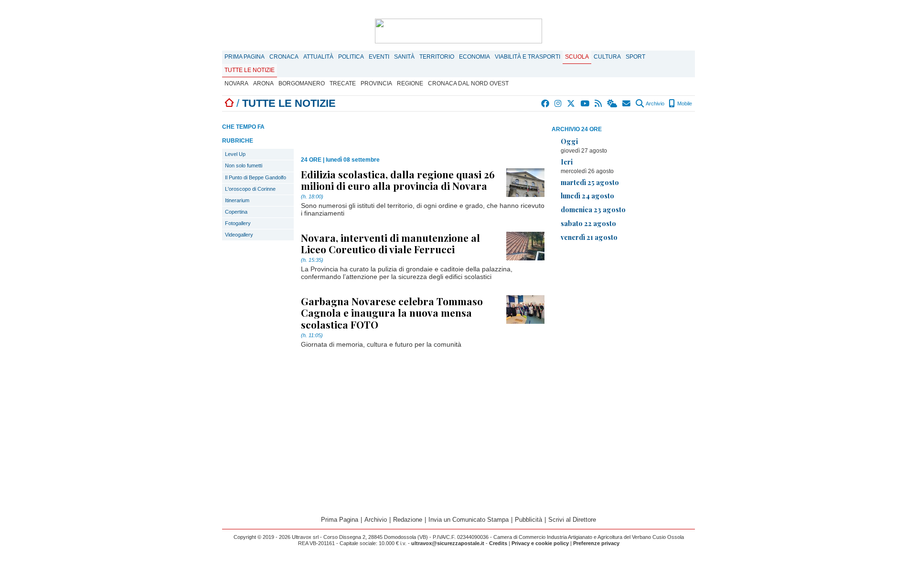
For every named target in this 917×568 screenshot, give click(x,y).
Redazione (407, 519)
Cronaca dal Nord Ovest (468, 83)
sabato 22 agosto (588, 223)
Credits (498, 543)
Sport (635, 56)
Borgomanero (301, 83)
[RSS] (599, 103)
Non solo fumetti (243, 165)
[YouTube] (585, 103)
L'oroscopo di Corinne (250, 189)
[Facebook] (545, 103)
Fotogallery (238, 223)
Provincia (376, 83)
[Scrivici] (626, 103)
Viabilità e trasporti (527, 56)
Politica (351, 56)
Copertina (236, 212)
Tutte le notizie (249, 70)
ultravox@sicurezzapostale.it (447, 543)
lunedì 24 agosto (587, 195)
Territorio (436, 56)
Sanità (404, 56)
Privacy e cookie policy (540, 543)
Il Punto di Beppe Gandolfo (255, 177)
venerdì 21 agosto (589, 237)
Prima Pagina (244, 56)
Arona (263, 83)
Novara (236, 83)
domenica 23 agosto (593, 209)
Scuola (577, 56)
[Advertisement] (623, 316)
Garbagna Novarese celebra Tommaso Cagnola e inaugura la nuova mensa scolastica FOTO (392, 312)
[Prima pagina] (229, 103)
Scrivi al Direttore (572, 519)
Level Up (235, 154)
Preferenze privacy (596, 543)
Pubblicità (528, 519)
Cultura (607, 56)
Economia (474, 56)
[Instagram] (558, 103)
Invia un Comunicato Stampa (468, 519)
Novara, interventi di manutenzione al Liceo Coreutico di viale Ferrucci (390, 243)
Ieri (567, 161)
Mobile (684, 103)
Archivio (654, 103)
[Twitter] (571, 103)
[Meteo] (612, 103)
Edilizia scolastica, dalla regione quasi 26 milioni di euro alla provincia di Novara (398, 179)
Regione (410, 83)
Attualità (318, 56)
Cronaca (284, 56)
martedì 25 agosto (590, 182)
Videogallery (239, 235)
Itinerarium (237, 200)
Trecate (343, 83)
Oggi (569, 141)
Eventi (379, 56)
